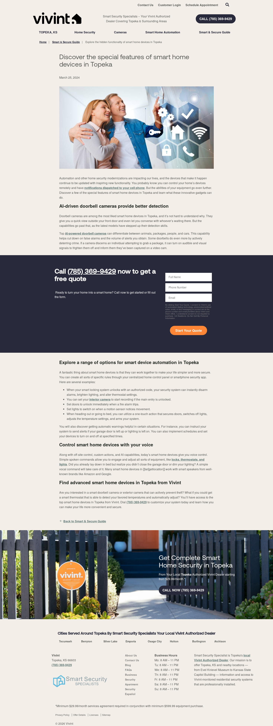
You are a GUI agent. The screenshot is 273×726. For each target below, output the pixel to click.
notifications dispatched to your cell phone (114, 188)
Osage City (155, 641)
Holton (174, 641)
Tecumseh (65, 641)
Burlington (199, 641)
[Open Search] (227, 4)
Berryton (86, 641)
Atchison (220, 641)
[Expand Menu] (97, 32)
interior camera (99, 399)
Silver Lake (110, 641)
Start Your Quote (188, 330)
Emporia (131, 641)
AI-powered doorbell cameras (85, 233)
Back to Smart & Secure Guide (84, 521)
